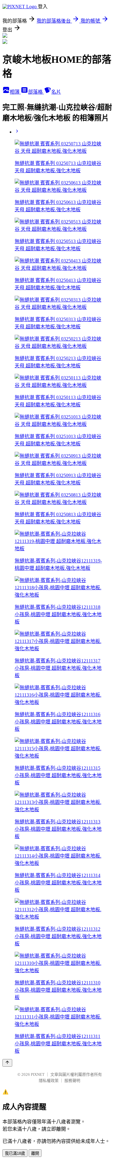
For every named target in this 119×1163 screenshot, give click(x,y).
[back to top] (7, 1063)
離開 (35, 1153)
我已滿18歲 (15, 1153)
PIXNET (38, 1074)
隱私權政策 (49, 1080)
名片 (56, 92)
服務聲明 (72, 1080)
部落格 (36, 92)
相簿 (15, 92)
